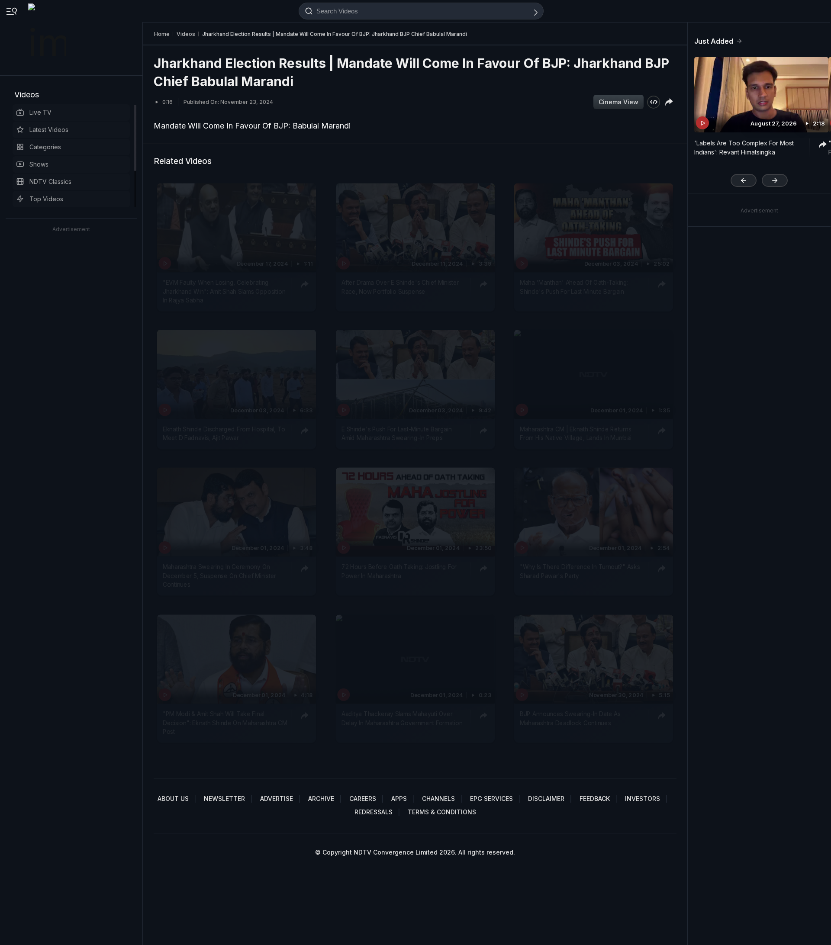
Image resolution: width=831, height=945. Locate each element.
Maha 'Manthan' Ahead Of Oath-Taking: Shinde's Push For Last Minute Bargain (574, 287)
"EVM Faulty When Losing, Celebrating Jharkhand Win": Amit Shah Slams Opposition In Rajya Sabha (224, 291)
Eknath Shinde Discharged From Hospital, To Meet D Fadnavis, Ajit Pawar (224, 433)
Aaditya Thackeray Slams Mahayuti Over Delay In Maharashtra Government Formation (401, 718)
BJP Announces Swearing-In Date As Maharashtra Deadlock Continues (570, 718)
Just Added (713, 41)
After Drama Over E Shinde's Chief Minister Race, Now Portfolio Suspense (400, 287)
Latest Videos (48, 129)
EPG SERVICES (491, 798)
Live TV (40, 112)
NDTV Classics (50, 181)
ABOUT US (173, 798)
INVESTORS (642, 798)
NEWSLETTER (224, 798)
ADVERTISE (276, 798)
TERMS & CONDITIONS (442, 812)
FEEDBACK (595, 798)
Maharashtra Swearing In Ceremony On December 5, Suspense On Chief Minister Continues (219, 576)
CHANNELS (438, 798)
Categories (45, 147)
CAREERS (362, 798)
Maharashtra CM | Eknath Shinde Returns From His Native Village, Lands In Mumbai (575, 433)
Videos (26, 94)
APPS (399, 798)
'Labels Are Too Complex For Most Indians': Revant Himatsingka (744, 147)
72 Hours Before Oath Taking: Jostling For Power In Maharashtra (399, 571)
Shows (38, 164)
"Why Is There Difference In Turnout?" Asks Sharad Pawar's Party (580, 571)
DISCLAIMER (546, 798)
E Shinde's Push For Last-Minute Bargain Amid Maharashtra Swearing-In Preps (396, 433)
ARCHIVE (321, 798)
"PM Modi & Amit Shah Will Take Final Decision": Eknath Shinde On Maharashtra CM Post (225, 722)
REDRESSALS (373, 812)
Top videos (46, 198)
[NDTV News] (48, 37)
